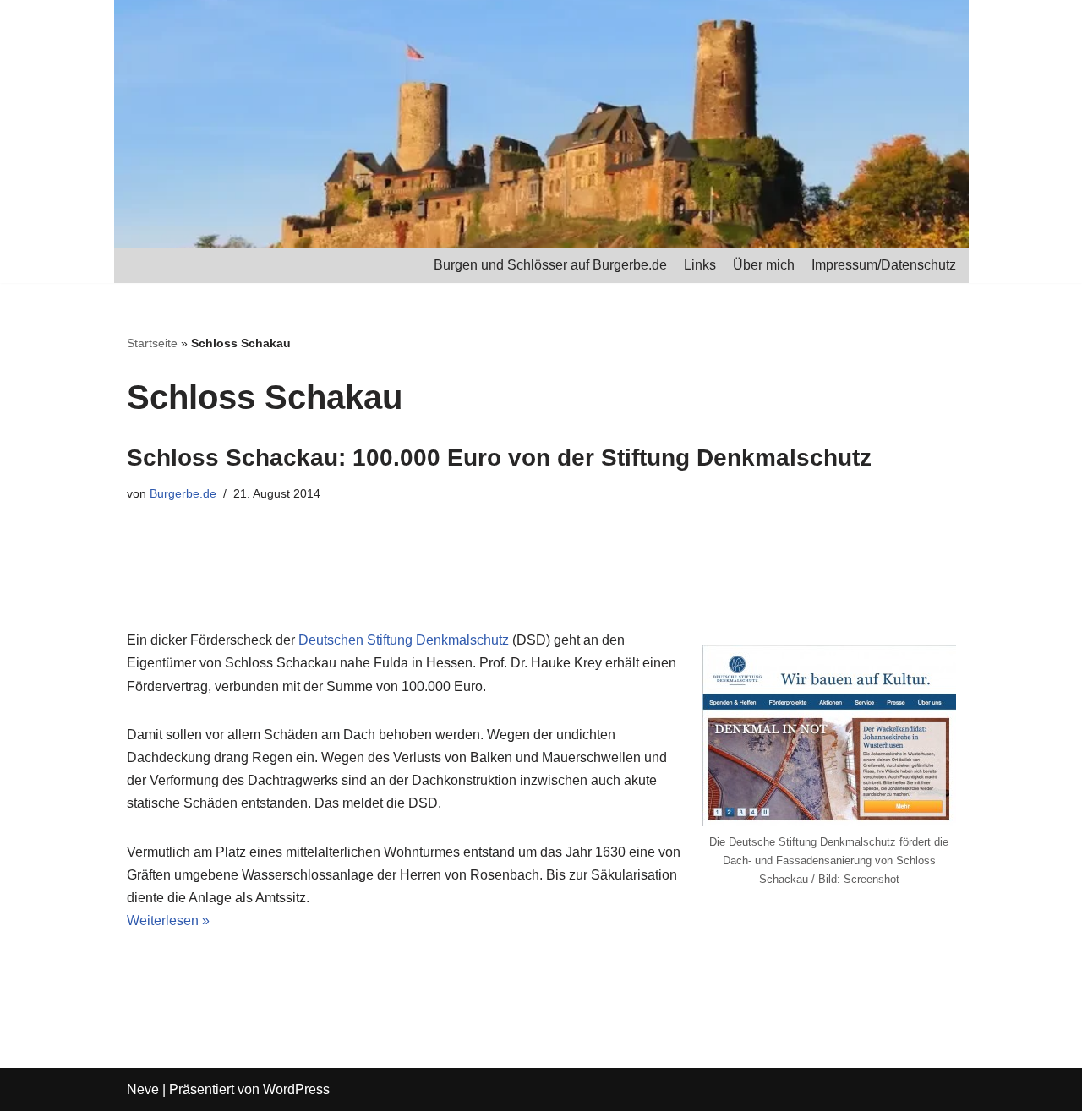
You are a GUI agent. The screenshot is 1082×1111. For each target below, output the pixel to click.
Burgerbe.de (183, 493)
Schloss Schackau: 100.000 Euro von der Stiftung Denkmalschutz (499, 457)
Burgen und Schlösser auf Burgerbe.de (550, 265)
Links (700, 265)
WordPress (296, 1089)
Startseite (152, 343)
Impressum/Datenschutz (884, 265)
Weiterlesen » (168, 920)
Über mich (764, 265)
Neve (143, 1089)
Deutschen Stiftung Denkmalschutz (403, 640)
